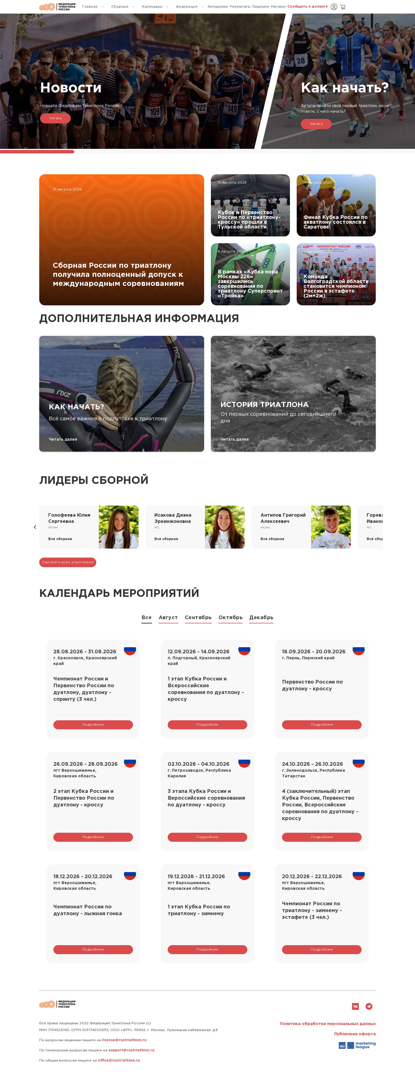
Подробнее (93, 724)
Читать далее (63, 439)
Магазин (278, 6)
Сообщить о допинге (307, 6)
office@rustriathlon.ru (119, 1060)
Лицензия (260, 6)
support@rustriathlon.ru (131, 1050)
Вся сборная (60, 539)
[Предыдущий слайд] (35, 527)
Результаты (240, 6)
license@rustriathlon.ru (124, 1040)
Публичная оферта (355, 1034)
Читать (55, 118)
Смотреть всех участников (67, 562)
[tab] (146, 619)
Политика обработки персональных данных (328, 1024)
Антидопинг (217, 6)
